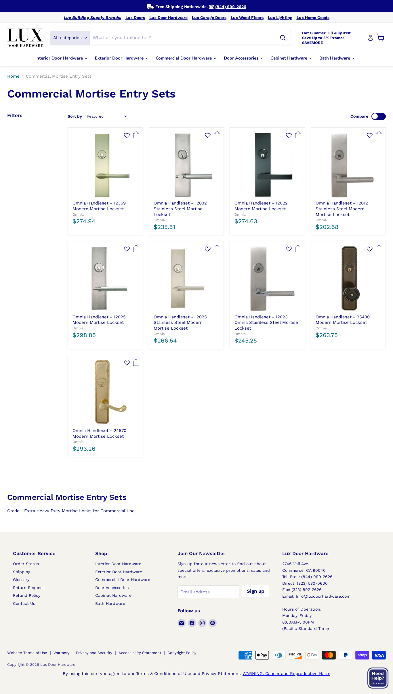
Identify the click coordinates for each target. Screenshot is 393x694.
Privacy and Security (94, 653)
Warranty (62, 653)
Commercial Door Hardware (184, 58)
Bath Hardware (335, 58)
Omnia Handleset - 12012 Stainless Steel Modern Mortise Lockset (342, 208)
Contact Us (24, 603)
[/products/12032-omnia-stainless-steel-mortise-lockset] (186, 165)
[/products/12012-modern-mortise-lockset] (348, 165)
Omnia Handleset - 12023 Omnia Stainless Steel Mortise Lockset (266, 322)
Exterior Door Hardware (120, 58)
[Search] (283, 38)
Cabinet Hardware (289, 58)
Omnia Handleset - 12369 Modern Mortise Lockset (99, 205)
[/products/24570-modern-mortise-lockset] (105, 392)
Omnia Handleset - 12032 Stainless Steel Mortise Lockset (180, 208)
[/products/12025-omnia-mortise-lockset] (105, 278)
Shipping (21, 571)
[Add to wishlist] (127, 135)
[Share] (136, 136)
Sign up (255, 591)
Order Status (26, 563)
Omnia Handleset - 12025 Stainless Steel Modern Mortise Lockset (180, 322)
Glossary (21, 579)
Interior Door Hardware (59, 58)
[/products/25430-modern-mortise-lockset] (348, 278)
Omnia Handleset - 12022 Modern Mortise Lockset (261, 205)
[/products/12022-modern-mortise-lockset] (267, 165)
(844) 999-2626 (230, 6)
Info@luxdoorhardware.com (323, 596)
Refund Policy (26, 595)
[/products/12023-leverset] (267, 278)
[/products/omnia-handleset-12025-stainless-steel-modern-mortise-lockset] (186, 278)
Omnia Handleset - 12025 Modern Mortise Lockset (99, 319)
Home (13, 76)
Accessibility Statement (140, 653)
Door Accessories (242, 58)
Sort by (75, 116)
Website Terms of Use (27, 653)
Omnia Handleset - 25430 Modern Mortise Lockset (343, 319)
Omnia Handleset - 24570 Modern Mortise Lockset (99, 433)
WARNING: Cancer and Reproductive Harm (286, 673)
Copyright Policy (182, 653)
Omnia (78, 215)
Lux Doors (135, 17)
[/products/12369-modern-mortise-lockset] (105, 165)
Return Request (28, 587)
